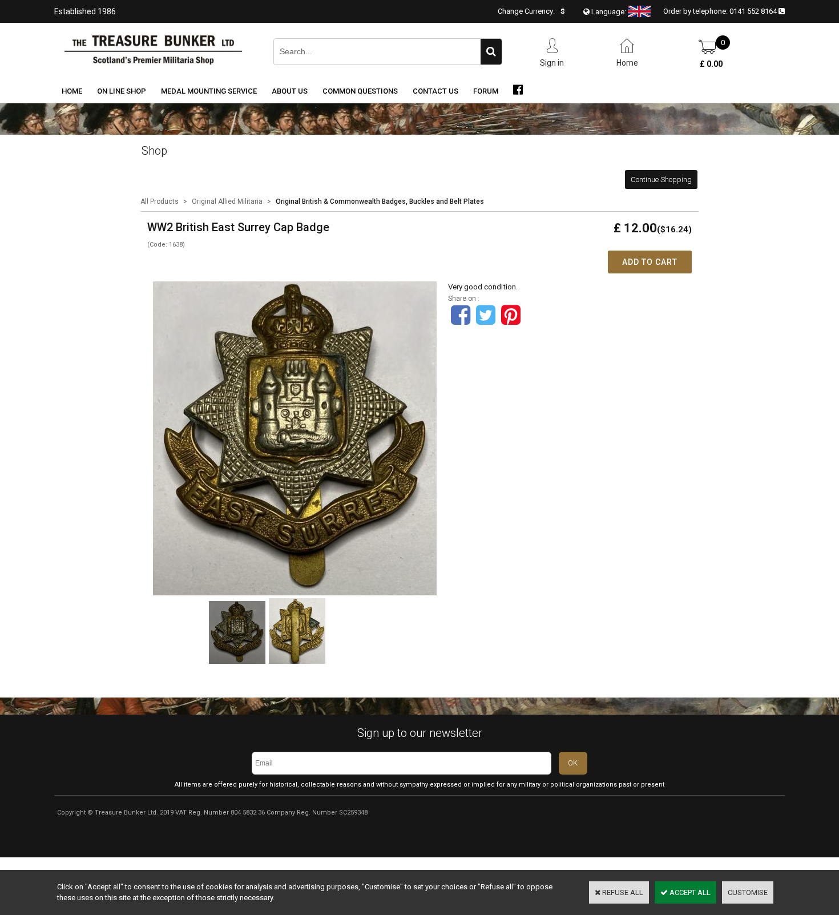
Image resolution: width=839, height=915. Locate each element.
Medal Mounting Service (209, 91)
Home (72, 91)
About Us (290, 91)
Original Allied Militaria (227, 201)
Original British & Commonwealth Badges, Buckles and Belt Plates (380, 201)
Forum (485, 91)
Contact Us (435, 91)
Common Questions (360, 91)
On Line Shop (121, 91)
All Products (159, 201)
